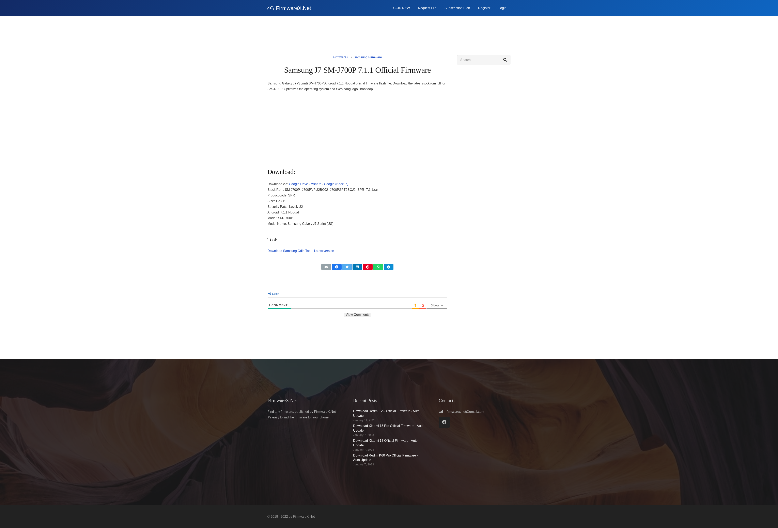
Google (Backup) (336, 184)
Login (275, 293)
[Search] (505, 60)
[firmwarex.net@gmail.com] (443, 412)
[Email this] (326, 267)
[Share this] (337, 267)
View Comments (357, 314)
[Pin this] (368, 267)
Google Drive (298, 184)
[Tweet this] (347, 267)
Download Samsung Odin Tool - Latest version (300, 251)
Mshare (316, 184)
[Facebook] (444, 422)
